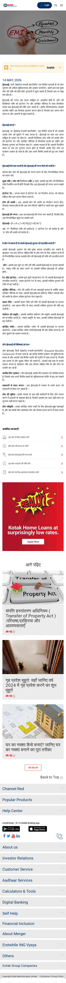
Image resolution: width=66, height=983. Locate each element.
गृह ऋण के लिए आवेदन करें (18, 437)
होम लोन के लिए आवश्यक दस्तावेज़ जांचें (23, 472)
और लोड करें (33, 767)
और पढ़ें (9, 631)
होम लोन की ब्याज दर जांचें (18, 446)
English (50, 67)
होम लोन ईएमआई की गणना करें (20, 454)
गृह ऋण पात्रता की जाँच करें (19, 463)
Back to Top (50, 777)
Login (46, 5)
